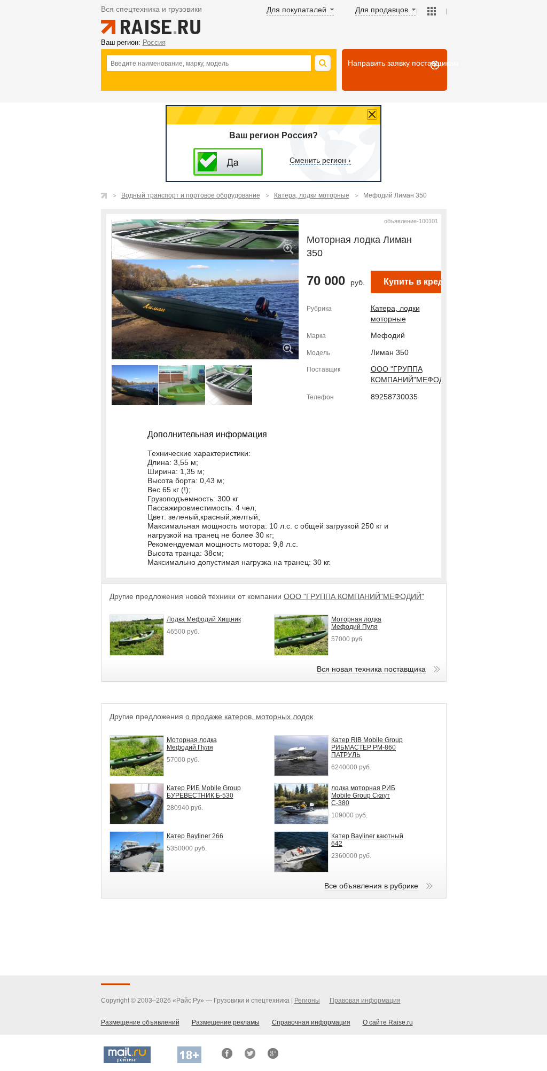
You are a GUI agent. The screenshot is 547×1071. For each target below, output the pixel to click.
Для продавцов (381, 9)
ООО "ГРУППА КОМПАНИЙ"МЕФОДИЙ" (354, 596)
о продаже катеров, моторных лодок (249, 716)
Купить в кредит (418, 281)
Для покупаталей (296, 9)
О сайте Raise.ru (388, 1022)
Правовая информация (365, 1000)
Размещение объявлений (140, 1022)
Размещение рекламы (226, 1022)
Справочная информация (311, 1022)
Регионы (307, 1000)
